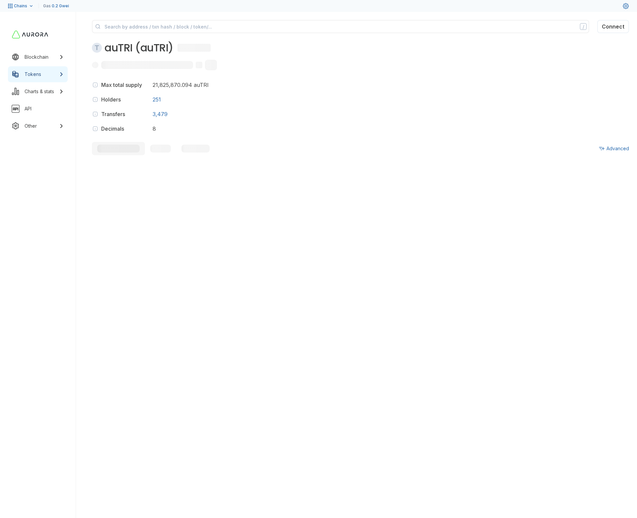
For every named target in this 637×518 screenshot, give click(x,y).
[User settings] (625, 6)
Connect (613, 26)
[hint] (95, 85)
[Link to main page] (30, 34)
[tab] (118, 148)
